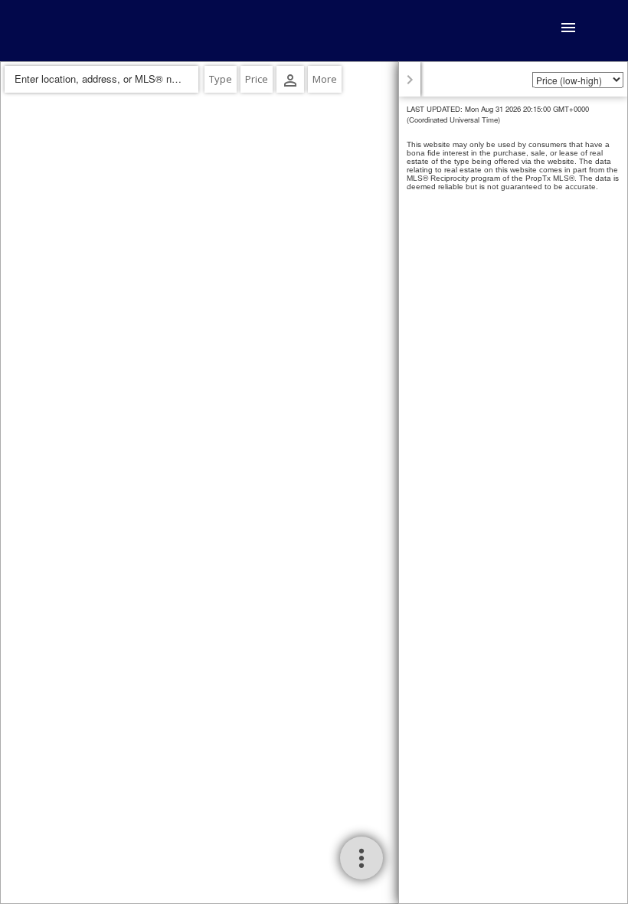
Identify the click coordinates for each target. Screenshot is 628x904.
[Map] (314, 482)
